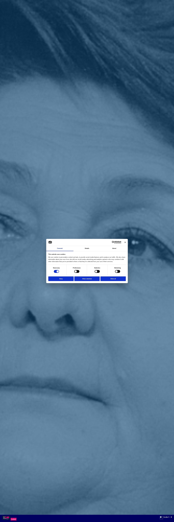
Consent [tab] (60, 248)
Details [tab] (87, 248)
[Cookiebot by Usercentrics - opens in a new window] (113, 242)
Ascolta (165, 517)
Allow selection (87, 279)
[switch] (76, 271)
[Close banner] (125, 242)
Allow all (113, 279)
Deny (61, 279)
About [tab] (114, 248)
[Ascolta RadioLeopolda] (161, 518)
